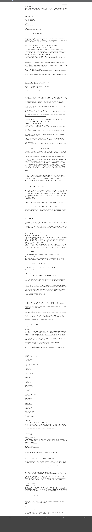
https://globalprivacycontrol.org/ (42, 482)
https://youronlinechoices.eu (30, 198)
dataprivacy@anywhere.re (41, 242)
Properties (49, 1)
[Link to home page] (15, 1)
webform (30, 484)
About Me (60, 1)
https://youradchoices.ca (31, 197)
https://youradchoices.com (30, 199)
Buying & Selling (55, 1)
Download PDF (64, 4)
